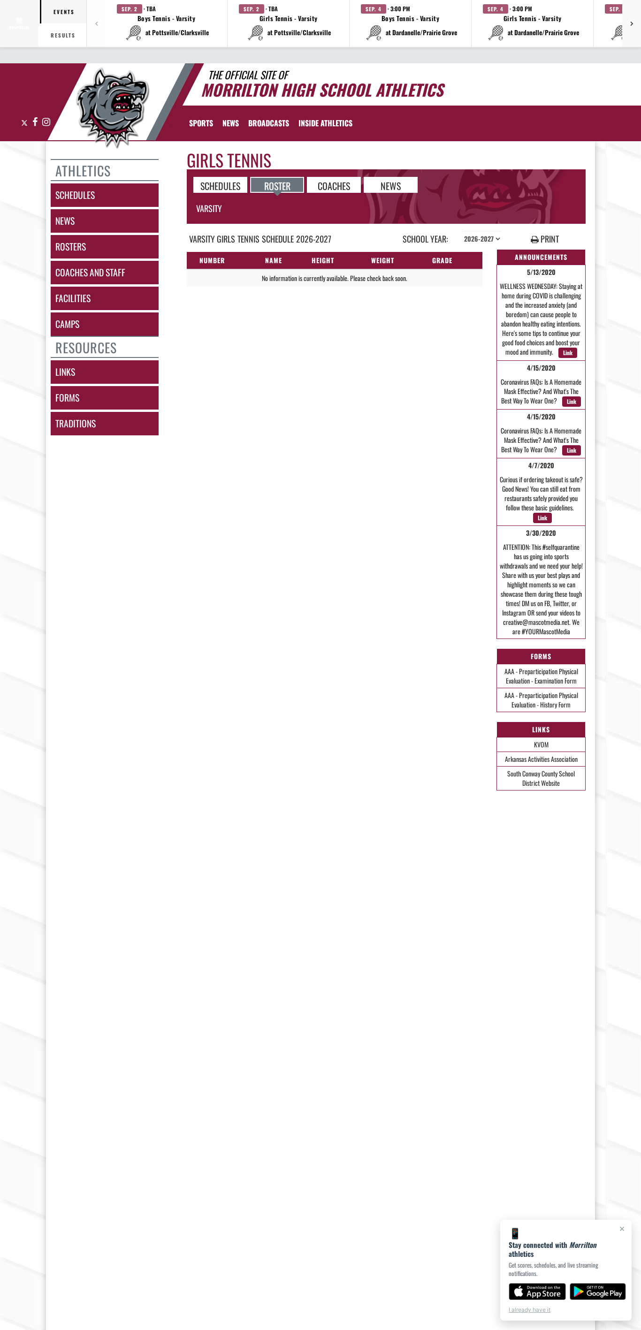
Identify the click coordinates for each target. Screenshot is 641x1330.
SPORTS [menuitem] (201, 123)
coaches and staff (90, 272)
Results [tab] (63, 35)
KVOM (541, 744)
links (65, 372)
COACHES (334, 185)
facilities (73, 298)
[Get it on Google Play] (598, 1291)
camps (67, 324)
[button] (167, 23)
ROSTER (277, 185)
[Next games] (631, 23)
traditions (75, 423)
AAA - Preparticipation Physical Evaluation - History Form (541, 699)
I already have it (529, 1309)
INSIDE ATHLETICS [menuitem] (325, 123)
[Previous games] (96, 23)
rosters (70, 246)
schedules (75, 195)
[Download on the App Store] (537, 1291)
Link (567, 353)
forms (67, 397)
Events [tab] (64, 11)
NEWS (391, 185)
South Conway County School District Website (541, 778)
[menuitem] (231, 123)
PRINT (549, 239)
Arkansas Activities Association (541, 759)
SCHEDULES (220, 185)
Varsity (209, 208)
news (65, 221)
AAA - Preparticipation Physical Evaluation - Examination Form (541, 675)
